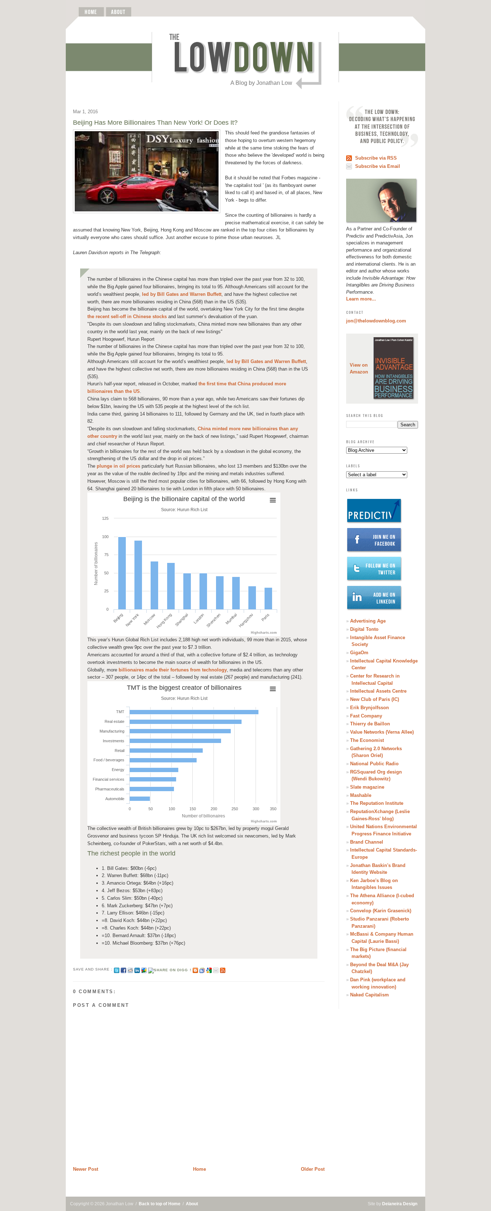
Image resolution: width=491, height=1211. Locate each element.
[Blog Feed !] (222, 969)
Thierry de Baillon (370, 723)
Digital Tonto (364, 629)
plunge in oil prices (118, 466)
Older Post (313, 1169)
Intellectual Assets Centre (378, 691)
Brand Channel (366, 842)
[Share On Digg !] (169, 969)
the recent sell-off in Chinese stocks (127, 316)
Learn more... (361, 299)
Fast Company (366, 716)
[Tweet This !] (116, 969)
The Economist (367, 740)
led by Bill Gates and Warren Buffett (181, 294)
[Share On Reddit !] (130, 969)
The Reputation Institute (376, 803)
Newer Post (85, 1169)
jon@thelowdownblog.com (376, 321)
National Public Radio (374, 763)
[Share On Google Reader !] (202, 969)
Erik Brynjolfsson (369, 707)
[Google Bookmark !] (209, 969)
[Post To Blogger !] (195, 969)
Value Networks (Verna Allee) (382, 732)
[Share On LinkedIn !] (137, 969)
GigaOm (359, 652)
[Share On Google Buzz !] (144, 969)
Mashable (360, 795)
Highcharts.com (264, 632)
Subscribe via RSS (376, 158)
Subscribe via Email (377, 166)
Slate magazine (367, 787)
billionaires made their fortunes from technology (173, 670)
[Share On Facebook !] (123, 969)
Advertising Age (368, 621)
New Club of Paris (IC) (374, 699)
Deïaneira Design (399, 1203)
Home (199, 1169)
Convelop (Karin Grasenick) (380, 910)
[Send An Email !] (216, 969)
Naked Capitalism (369, 994)
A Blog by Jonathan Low (261, 83)
